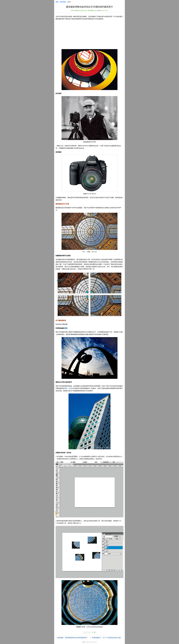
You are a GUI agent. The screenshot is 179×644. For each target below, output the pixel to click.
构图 (66, 328)
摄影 (57, 2)
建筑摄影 (63, 2)
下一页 (93, 632)
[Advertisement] (89, 35)
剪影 (66, 388)
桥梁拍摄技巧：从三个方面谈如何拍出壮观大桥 (108, 637)
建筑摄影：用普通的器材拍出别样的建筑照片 (72, 637)
